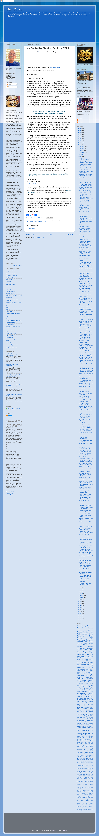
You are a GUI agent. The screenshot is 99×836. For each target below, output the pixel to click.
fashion (78, 715)
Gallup (78, 745)
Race (78, 682)
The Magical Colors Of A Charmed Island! (85, 377)
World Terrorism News (11, 347)
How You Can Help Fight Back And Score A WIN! (85, 461)
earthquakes (83, 790)
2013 (79, 607)
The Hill (85, 780)
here (21, 477)
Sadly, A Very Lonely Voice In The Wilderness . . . (86, 508)
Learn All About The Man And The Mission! (85, 495)
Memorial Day (85, 718)
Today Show (90, 780)
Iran (92, 704)
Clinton (79, 662)
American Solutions (10, 271)
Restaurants (80, 678)
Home (50, 234)
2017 (79, 599)
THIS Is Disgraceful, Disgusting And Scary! (85, 467)
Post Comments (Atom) (38, 237)
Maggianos (87, 781)
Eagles (88, 733)
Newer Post (30, 234)
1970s (78, 737)
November (82, 148)
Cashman (91, 785)
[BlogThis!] (48, 218)
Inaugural (79, 727)
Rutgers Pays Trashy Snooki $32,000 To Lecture (13, 375)
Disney (91, 740)
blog (87, 666)
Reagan (91, 686)
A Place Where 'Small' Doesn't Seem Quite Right (86, 550)
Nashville (85, 758)
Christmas (79, 666)
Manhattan (90, 664)
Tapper (88, 797)
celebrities (87, 772)
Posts (9, 84)
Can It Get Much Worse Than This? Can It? (85, 305)
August (81, 154)
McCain (91, 724)
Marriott (83, 800)
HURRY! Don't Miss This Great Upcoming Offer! (85, 576)
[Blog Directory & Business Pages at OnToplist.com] (14, 409)
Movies (91, 651)
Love (81, 743)
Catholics (46, 220)
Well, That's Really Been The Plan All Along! (85, 159)
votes (81, 683)
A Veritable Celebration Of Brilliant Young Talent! (85, 504)
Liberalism (79, 646)
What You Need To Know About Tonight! (85, 511)
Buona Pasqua (87, 807)
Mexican (79, 753)
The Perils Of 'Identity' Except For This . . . (84, 501)
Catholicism (41, 220)
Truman (78, 761)
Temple (87, 759)
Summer (79, 690)
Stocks (78, 726)
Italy (87, 675)
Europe (91, 688)
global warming (90, 790)
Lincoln (86, 726)
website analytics (13, 496)
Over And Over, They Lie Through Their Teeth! (85, 235)
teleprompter (79, 802)
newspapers (86, 713)
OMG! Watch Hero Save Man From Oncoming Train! (85, 252)
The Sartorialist (9, 337)
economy (84, 634)
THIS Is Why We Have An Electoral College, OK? (85, 175)
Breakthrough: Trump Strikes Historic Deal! (84, 256)
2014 (79, 605)
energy (78, 686)
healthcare (87, 657)
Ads (89, 715)
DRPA (89, 764)
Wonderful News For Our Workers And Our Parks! (85, 348)
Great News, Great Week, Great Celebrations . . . (85, 543)
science (78, 724)
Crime (85, 643)
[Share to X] (49, 218)
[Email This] (46, 218)
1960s (91, 708)
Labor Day (86, 732)
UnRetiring (8, 342)
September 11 (89, 710)
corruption (90, 672)
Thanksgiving (80, 710)
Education (79, 649)
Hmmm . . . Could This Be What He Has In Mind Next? (85, 515)
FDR (92, 742)
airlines (84, 727)
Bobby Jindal (83, 796)
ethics (91, 746)
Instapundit (8, 289)
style (83, 721)
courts (50, 220)
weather (79, 670)
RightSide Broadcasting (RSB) (13, 326)
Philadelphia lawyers (82, 733)
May (81, 589)
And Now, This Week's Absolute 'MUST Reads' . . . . (86, 539)
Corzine (78, 704)
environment (89, 696)
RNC (89, 771)
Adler (81, 737)
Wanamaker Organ (88, 788)
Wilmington (79, 804)
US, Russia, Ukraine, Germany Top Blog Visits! (86, 532)
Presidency (81, 640)
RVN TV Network (10, 328)
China (78, 708)
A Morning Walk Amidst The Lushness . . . (86, 519)
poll (86, 667)
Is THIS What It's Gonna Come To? (85, 195)
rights (82, 701)
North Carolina (80, 756)
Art (83, 690)
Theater (91, 675)
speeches (88, 775)
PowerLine (8, 318)
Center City (79, 711)
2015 (79, 603)
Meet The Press (83, 797)
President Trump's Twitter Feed (13, 320)
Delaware (91, 726)
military (91, 659)
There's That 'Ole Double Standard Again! (85, 212)
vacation (79, 680)
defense (85, 674)
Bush (82, 695)
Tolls (92, 761)
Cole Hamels (88, 777)
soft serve (82, 799)
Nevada (86, 751)
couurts (91, 807)
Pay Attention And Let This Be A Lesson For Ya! (85, 335)
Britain (86, 693)
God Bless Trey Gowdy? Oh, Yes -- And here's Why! (86, 430)
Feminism (79, 787)
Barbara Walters (80, 780)
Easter (78, 707)
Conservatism (89, 678)
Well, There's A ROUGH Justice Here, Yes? (85, 204)
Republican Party (85, 636)
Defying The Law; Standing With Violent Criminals (85, 178)
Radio (91, 698)
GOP (91, 638)
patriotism (84, 686)
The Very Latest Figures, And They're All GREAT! (85, 553)
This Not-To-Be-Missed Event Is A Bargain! (84, 289)
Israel (87, 669)
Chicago (87, 730)
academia (85, 670)
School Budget (84, 715)
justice (61, 220)
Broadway (82, 669)
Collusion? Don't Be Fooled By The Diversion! (86, 322)
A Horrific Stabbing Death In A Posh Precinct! (86, 381)
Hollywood (79, 653)
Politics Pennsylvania (11, 316)
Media (82, 656)
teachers (83, 696)
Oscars (91, 714)
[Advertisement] (49, 29)
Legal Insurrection (10, 291)
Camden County (81, 688)
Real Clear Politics (10, 322)
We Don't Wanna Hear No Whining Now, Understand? (85, 437)
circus (81, 769)
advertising (90, 729)
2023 (79, 134)
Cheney (91, 756)
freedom (79, 667)
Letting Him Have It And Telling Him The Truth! (85, 451)
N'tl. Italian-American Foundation (14, 302)
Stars (78, 657)
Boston (78, 742)
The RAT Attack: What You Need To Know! (85, 341)
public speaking (81, 729)
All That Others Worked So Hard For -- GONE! (85, 444)
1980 (90, 758)
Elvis (81, 778)
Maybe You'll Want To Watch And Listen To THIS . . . (86, 374)
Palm (86, 783)
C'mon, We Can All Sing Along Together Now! (85, 191)
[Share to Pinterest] (52, 218)
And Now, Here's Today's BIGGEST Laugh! (85, 225)
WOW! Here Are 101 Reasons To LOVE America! (84, 580)
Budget (84, 662)
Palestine (85, 778)
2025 (79, 130)
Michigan (82, 761)
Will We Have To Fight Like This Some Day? (85, 168)
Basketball (83, 707)
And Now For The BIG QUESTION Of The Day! (85, 245)
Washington (80, 641)
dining (85, 672)
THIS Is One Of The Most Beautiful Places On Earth (86, 407)
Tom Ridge (85, 803)
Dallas (90, 765)
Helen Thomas (90, 802)
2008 (79, 618)
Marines (91, 759)
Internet (87, 656)
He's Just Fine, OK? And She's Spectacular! (85, 276)
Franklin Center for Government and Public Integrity (13, 283)
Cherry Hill (89, 685)
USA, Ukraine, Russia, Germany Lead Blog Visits (86, 413)
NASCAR (79, 793)
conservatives (89, 677)
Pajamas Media (9, 311)
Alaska (89, 783)
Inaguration (85, 784)
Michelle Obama (85, 734)
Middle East (80, 672)
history (78, 651)
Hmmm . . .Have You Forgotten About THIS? (85, 162)
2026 (79, 128)
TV (82, 648)
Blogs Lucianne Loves (11, 273)
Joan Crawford (88, 806)
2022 (79, 136)
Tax (87, 717)
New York (89, 653)
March (81, 593)
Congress (89, 640)
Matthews (86, 764)
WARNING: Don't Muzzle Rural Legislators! (85, 165)
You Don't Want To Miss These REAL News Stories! (85, 208)
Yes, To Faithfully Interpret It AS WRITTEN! (86, 556)
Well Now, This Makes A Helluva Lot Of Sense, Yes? (85, 474)
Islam (87, 688)
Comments (10, 86)
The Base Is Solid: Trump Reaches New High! (85, 282)
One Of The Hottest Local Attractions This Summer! (86, 457)
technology (90, 748)
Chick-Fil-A (82, 777)
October (82, 150)
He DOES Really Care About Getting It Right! (86, 400)
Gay (87, 714)
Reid (83, 736)
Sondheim (79, 748)
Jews (91, 669)
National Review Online (11, 304)
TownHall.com (80, 752)
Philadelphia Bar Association (13, 313)
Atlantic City (89, 699)
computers (87, 742)
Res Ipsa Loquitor (10, 324)
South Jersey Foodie (11, 333)
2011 (79, 611)
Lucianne (91, 767)
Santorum (90, 755)
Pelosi (86, 701)
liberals (79, 645)
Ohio (78, 740)
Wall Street (83, 717)
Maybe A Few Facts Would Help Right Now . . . (85, 364)
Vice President (89, 695)
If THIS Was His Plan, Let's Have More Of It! (85, 332)
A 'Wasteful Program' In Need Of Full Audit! (85, 391)
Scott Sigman (82, 810)
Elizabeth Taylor (80, 764)
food (78, 669)
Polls (84, 666)
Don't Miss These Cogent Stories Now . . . (85, 433)
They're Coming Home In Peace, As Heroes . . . (85, 229)
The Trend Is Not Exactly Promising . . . (85, 420)
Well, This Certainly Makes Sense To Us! (85, 299)
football (91, 691)
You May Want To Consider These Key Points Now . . (86, 318)
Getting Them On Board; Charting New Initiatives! (85, 454)
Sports (91, 656)
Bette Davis (82, 807)
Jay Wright (79, 771)
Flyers (86, 736)
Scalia (91, 751)
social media (88, 661)
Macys (85, 743)
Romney (91, 667)
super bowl (90, 727)
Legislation (80, 654)
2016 (79, 601)
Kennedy (85, 708)
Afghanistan (90, 720)
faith (54, 220)
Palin (92, 733)
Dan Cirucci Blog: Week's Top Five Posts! (85, 328)
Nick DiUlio (8, 307)
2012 (79, 609)
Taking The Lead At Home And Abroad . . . (85, 394)
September (82, 152)
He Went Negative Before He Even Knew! (85, 491)
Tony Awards (85, 746)
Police (85, 682)
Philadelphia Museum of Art (12, 315)
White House (86, 654)
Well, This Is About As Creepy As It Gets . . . (85, 423)
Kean (78, 721)
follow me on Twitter (17, 265)
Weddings (83, 775)
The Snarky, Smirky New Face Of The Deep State (85, 464)
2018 (79, 144)
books (78, 696)
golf (89, 769)
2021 (79, 138)
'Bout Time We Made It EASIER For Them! (84, 563)
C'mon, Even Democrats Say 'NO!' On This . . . (85, 566)
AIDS (86, 802)
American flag (84, 702)
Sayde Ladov (80, 788)
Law (65, 220)
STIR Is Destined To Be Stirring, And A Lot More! (85, 478)
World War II (89, 707)
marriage (91, 723)
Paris (92, 732)
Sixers (83, 793)
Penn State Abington (85, 774)
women (79, 695)
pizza (92, 739)
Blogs (78, 677)
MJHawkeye (9, 297)
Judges (57, 220)
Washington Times (10, 345)
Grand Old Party (10, 288)
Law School (84, 787)
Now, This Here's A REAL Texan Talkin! (85, 232)
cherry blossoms (85, 753)
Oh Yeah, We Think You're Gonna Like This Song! (85, 559)
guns (78, 701)
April (81, 591)
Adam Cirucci (90, 794)
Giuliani (91, 745)
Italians (82, 693)
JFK (81, 721)
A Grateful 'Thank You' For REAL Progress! (85, 188)
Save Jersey (9, 329)
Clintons (91, 670)
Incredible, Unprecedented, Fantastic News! (86, 238)
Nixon (82, 742)
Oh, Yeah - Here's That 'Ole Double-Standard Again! (86, 371)
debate (81, 713)
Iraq (78, 743)
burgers (82, 765)
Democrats (81, 632)
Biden (91, 634)
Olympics (87, 739)
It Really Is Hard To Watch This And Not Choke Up (85, 185)
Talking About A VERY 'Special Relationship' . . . (86, 448)
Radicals (78, 803)
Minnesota (90, 743)
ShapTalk (8, 331)
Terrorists (90, 662)
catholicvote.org (55, 67)
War (83, 667)
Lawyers (86, 698)
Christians (79, 661)
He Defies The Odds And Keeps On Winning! (85, 242)
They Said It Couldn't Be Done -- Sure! (85, 215)
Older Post (69, 234)
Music (91, 648)
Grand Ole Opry (80, 806)
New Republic (88, 761)
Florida (78, 702)
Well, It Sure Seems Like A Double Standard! (85, 266)
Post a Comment (32, 228)
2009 (79, 616)
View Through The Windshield (13, 344)
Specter (78, 734)
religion (31, 221)
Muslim (91, 690)
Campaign (86, 765)
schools (91, 666)
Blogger (65, 830)
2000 (83, 802)
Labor (89, 711)
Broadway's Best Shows (11, 275)
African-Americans (82, 691)
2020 (79, 140)
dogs (85, 723)
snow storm (84, 720)
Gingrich (79, 739)
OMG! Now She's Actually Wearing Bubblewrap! (85, 309)
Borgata (88, 796)
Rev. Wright (90, 787)
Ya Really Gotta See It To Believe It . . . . (85, 522)
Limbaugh (79, 736)
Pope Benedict (84, 740)
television (83, 699)
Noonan (91, 736)
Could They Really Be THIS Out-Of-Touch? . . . (86, 546)
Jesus (78, 699)
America (90, 626)
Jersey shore (80, 675)
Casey (91, 762)
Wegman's (79, 790)
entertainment (85, 769)
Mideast (79, 674)
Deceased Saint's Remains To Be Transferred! (85, 269)
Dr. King (91, 737)
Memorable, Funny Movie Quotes (14, 295)
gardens (91, 734)
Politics (79, 638)
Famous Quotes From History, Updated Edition (85, 338)
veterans (91, 701)
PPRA (78, 746)
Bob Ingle (79, 796)
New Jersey (81, 626)
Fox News (8, 281)
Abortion (84, 680)
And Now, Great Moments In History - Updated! (86, 272)
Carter (83, 739)
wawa (78, 781)
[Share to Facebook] (51, 218)
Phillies (82, 726)
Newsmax (8, 305)
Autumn (83, 730)
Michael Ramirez (86, 762)
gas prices (80, 698)
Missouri (91, 781)
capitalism (90, 680)
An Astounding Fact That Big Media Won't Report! (86, 263)
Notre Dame (85, 755)
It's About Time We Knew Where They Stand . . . (85, 470)
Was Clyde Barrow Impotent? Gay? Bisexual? (13, 354)
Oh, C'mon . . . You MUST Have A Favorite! (85, 302)
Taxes (84, 651)
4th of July (85, 711)
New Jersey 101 (80, 783)
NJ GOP (8, 309)
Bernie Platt (81, 781)
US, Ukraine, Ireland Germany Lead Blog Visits (86, 198)
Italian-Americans (88, 683)
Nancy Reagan (85, 745)
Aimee (79, 120)
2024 (79, 132)
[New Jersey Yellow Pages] (9, 415)
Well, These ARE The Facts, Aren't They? (86, 351)
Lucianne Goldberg (10, 293)
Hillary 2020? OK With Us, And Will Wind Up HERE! (85, 525)
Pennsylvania (84, 659)
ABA (87, 785)
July (81, 156)
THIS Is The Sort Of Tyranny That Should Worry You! (86, 387)
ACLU (78, 791)
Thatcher (86, 756)
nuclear (78, 730)
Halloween (85, 737)
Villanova (83, 714)
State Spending (81, 664)
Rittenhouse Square (82, 749)
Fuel (78, 693)
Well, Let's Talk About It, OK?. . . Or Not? (85, 529)
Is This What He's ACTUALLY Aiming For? (85, 181)
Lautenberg (85, 771)
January (82, 597)
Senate (35, 221)
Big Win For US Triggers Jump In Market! (85, 248)
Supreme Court (42, 221)
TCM (92, 800)
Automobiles (80, 685)
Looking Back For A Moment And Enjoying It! (86, 569)
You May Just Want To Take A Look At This (86, 172)
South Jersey (88, 649)
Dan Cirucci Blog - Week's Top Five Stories (85, 417)
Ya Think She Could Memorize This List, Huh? (86, 345)
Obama (90, 628)
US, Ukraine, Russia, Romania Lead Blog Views (86, 325)
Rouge (87, 800)
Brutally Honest (9, 277)
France (83, 704)
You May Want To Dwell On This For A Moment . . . (86, 384)
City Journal (9, 279)
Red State (90, 778)
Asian (92, 769)
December (82, 146)
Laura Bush (79, 762)
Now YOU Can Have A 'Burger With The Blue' (85, 427)
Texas (88, 704)
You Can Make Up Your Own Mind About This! (86, 286)
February (82, 595)
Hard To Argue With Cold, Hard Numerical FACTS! (85, 410)
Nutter (78, 768)
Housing (78, 765)
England (91, 693)
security (91, 643)
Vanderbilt (91, 803)
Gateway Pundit (10, 286)
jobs (92, 654)
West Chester (89, 752)
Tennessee (82, 772)
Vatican (86, 690)
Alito (83, 804)
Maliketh (54, 830)
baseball (91, 702)
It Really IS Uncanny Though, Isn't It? (84, 404)
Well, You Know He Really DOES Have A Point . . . (85, 482)
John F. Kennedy (85, 724)
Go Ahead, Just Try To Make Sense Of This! (86, 295)
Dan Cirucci (15, 9)
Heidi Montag (79, 809)
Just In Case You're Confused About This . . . (85, 397)
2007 (79, 620)
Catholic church (33, 220)
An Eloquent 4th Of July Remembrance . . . (85, 584)
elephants (85, 794)
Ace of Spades (87, 799)
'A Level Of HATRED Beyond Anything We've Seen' (86, 315)
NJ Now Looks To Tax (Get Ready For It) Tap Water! (86, 354)
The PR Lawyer (9, 335)
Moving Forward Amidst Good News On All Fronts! (86, 368)
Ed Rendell (79, 758)
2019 (79, 142)
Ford (92, 764)
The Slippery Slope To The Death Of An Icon (85, 358)
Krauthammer (85, 767)
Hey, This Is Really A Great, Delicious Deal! (86, 498)
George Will (90, 791)
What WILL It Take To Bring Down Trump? (86, 312)
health (78, 656)
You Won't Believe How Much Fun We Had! (84, 488)
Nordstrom (82, 759)
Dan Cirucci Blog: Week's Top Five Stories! (85, 201)
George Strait (83, 791)
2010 (79, 614)
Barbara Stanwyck (89, 804)
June (81, 587)
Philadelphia (81, 628)
